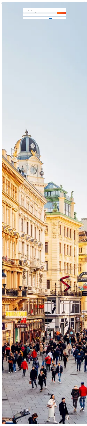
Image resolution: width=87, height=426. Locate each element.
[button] (1, 1)
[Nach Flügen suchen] (1, 3)
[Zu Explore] (1, 8)
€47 (24, 10)
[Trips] (1, 11)
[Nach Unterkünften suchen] (1, 4)
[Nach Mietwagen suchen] (1, 6)
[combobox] (26, 11)
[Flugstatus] (1, 9)
